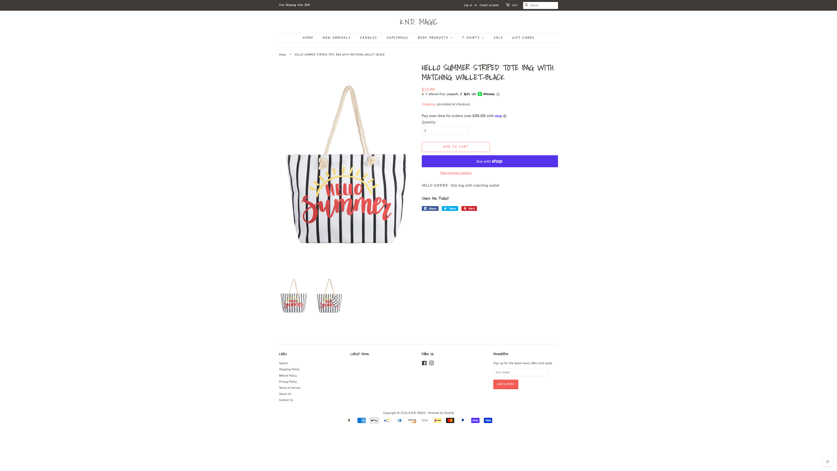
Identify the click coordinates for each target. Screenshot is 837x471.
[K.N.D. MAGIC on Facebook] (424, 364)
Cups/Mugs (397, 38)
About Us (285, 394)
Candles (368, 38)
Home (308, 38)
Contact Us (286, 400)
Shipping (428, 104)
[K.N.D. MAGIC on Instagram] (431, 364)
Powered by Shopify (441, 413)
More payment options (455, 173)
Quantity (429, 122)
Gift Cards (523, 38)
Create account (489, 5)
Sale (498, 38)
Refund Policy (288, 375)
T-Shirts (471, 38)
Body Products (434, 38)
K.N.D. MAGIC (418, 22)
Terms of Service (289, 388)
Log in (468, 5)
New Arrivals (336, 38)
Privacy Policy (288, 381)
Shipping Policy (289, 369)
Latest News (359, 354)
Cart (514, 5)
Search (283, 363)
